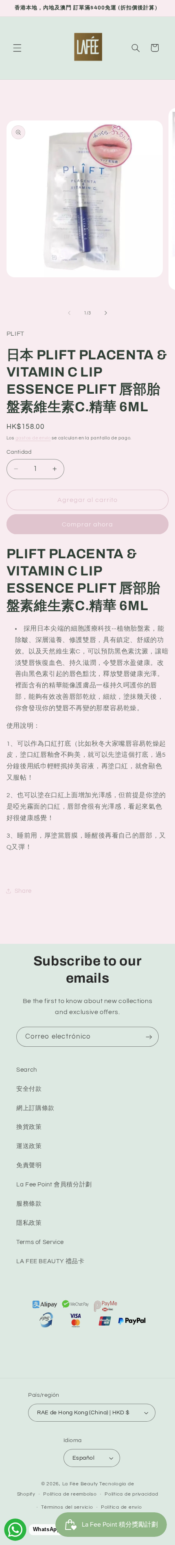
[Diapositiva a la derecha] (106, 313)
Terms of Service (40, 1242)
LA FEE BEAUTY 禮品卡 (50, 1261)
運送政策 (29, 1146)
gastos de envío (33, 438)
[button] (17, 47)
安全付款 (29, 1089)
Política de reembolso (69, 1494)
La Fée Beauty (80, 1484)
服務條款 (29, 1204)
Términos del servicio (67, 1507)
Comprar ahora (88, 524)
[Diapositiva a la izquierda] (69, 313)
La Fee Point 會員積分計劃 (54, 1185)
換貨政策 (29, 1127)
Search (26, 1070)
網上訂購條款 (35, 1108)
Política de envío (121, 1507)
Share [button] (23, 891)
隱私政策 (29, 1223)
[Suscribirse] (149, 1037)
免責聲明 (29, 1165)
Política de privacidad (131, 1494)
